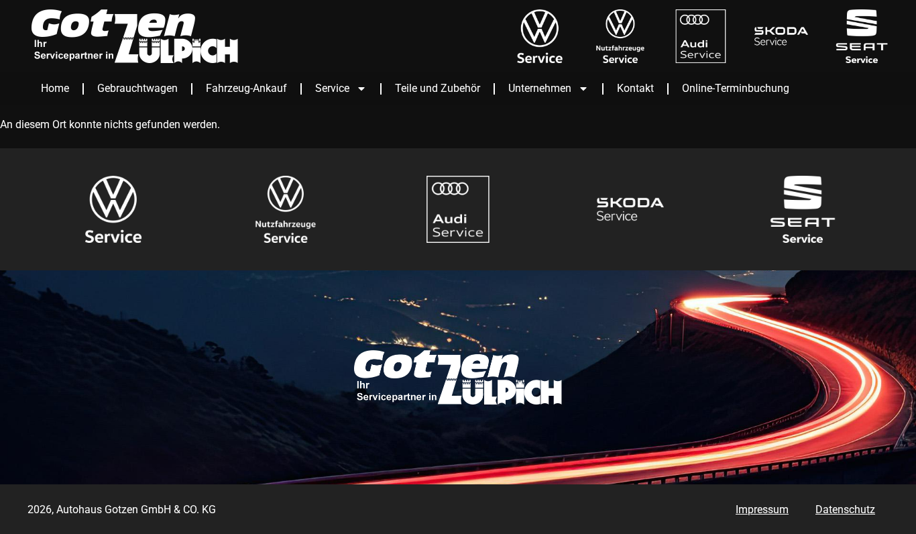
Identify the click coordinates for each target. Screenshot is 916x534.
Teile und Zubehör (437, 88)
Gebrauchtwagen (137, 88)
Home (55, 88)
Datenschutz (845, 509)
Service (332, 88)
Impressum (762, 509)
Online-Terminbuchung (735, 88)
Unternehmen (539, 88)
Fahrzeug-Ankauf (246, 88)
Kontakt (635, 88)
